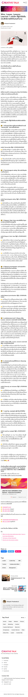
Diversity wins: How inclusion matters (10, 539)
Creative (17, 624)
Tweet (11, 551)
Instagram (5, 664)
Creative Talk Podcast (8, 627)
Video (23, 629)
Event (4, 624)
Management (12, 567)
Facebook (5, 660)
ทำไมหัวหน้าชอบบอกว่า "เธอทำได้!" (18, 578)
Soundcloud (6, 671)
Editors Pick (5, 632)
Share (4, 551)
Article (4, 567)
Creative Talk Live (15, 629)
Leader (4, 560)
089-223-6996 (6, 521)
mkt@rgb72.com (6, 507)
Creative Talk (19, 632)
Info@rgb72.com (7, 682)
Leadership (12, 560)
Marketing (10, 624)
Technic (4, 564)
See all (23, 617)
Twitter (5, 662)
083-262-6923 (6, 509)
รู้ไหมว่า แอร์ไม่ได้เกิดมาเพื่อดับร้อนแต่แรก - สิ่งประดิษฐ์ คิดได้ (10, 589)
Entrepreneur (6, 629)
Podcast (22, 621)
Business (16, 621)
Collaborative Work (14, 564)
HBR (19, 560)
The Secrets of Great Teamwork (9, 538)
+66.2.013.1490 (7, 684)
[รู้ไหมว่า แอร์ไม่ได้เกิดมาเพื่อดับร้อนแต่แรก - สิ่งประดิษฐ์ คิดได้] (21, 588)
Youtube (5, 666)
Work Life (17, 627)
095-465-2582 (6, 511)
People (10, 621)
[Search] (26, 2)
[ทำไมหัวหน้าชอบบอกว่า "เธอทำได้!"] (6, 578)
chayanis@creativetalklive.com (10, 519)
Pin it (19, 551)
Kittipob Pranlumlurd (13, 602)
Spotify (5, 668)
